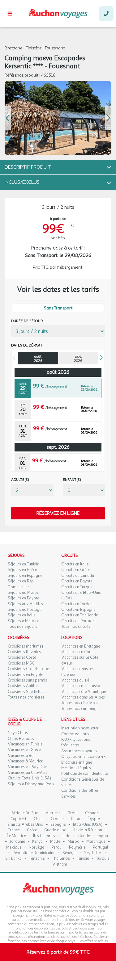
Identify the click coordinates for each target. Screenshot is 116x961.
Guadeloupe (55, 830)
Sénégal (69, 853)
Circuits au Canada (77, 575)
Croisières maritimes (25, 646)
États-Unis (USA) (87, 824)
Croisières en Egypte (25, 674)
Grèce (32, 830)
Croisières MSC (21, 663)
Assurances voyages (79, 751)
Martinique (95, 841)
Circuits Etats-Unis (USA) (29, 778)
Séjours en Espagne (25, 575)
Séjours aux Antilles (25, 604)
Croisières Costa (22, 657)
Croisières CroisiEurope (28, 668)
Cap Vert (18, 819)
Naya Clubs (18, 732)
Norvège (36, 847)
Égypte (94, 819)
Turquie (102, 858)
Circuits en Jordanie (78, 604)
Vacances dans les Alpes (83, 697)
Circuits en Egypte (76, 581)
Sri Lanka (13, 858)
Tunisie (83, 858)
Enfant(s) (72, 480)
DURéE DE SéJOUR (27, 321)
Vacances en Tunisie (25, 744)
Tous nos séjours (22, 626)
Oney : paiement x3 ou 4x (83, 756)
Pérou (56, 847)
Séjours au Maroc (23, 592)
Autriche (53, 813)
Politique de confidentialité (84, 773)
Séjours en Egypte (23, 598)
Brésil (73, 813)
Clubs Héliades (21, 738)
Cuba (75, 819)
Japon (102, 836)
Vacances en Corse (77, 651)
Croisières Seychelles (26, 691)
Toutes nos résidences (80, 702)
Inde (66, 836)
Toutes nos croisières (26, 697)
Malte (55, 841)
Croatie (57, 819)
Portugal (100, 847)
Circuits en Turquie (77, 587)
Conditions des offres (80, 790)
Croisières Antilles (23, 685)
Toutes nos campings (79, 708)
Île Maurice (16, 836)
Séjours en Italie (21, 615)
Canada (92, 813)
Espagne (58, 824)
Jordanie (17, 841)
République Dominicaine (33, 853)
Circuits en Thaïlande (79, 615)
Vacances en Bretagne (80, 646)
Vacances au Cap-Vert (27, 772)
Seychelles (93, 853)
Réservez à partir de (58, 952)
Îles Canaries (44, 836)
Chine (38, 819)
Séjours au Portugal (25, 609)
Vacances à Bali (22, 755)
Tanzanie (37, 858)
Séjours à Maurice (23, 621)
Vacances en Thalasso (80, 685)
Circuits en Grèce (75, 569)
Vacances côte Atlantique (83, 691)
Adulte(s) (20, 480)
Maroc (73, 841)
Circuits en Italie (74, 564)
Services (68, 796)
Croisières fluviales (24, 651)
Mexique (13, 847)
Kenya (37, 841)
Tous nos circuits (75, 626)
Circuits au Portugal (78, 621)
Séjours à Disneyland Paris (31, 784)
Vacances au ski (75, 680)
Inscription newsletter (80, 728)
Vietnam (59, 864)
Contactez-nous (75, 734)
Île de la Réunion (87, 830)
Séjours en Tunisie (23, 564)
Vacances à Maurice (25, 761)
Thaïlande (61, 858)
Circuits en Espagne (78, 609)
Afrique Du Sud (24, 813)
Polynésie (77, 847)
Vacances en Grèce (24, 749)
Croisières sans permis (27, 680)
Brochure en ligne (76, 762)
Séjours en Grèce (22, 569)
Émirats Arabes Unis (25, 824)
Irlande (83, 836)
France (13, 830)
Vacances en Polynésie (27, 766)
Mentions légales (76, 768)
